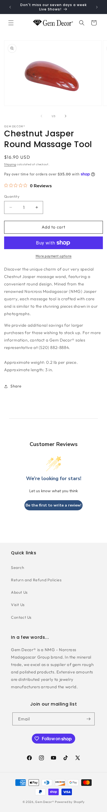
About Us (19, 592)
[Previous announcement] (10, 7)
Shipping (10, 164)
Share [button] (16, 386)
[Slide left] (41, 116)
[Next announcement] (97, 7)
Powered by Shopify (70, 802)
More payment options (54, 256)
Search (17, 567)
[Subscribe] (88, 718)
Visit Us (18, 604)
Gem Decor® (44, 802)
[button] (11, 23)
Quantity (11, 196)
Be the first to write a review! (53, 505)
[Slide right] (66, 116)
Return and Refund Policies (36, 579)
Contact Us (21, 617)
